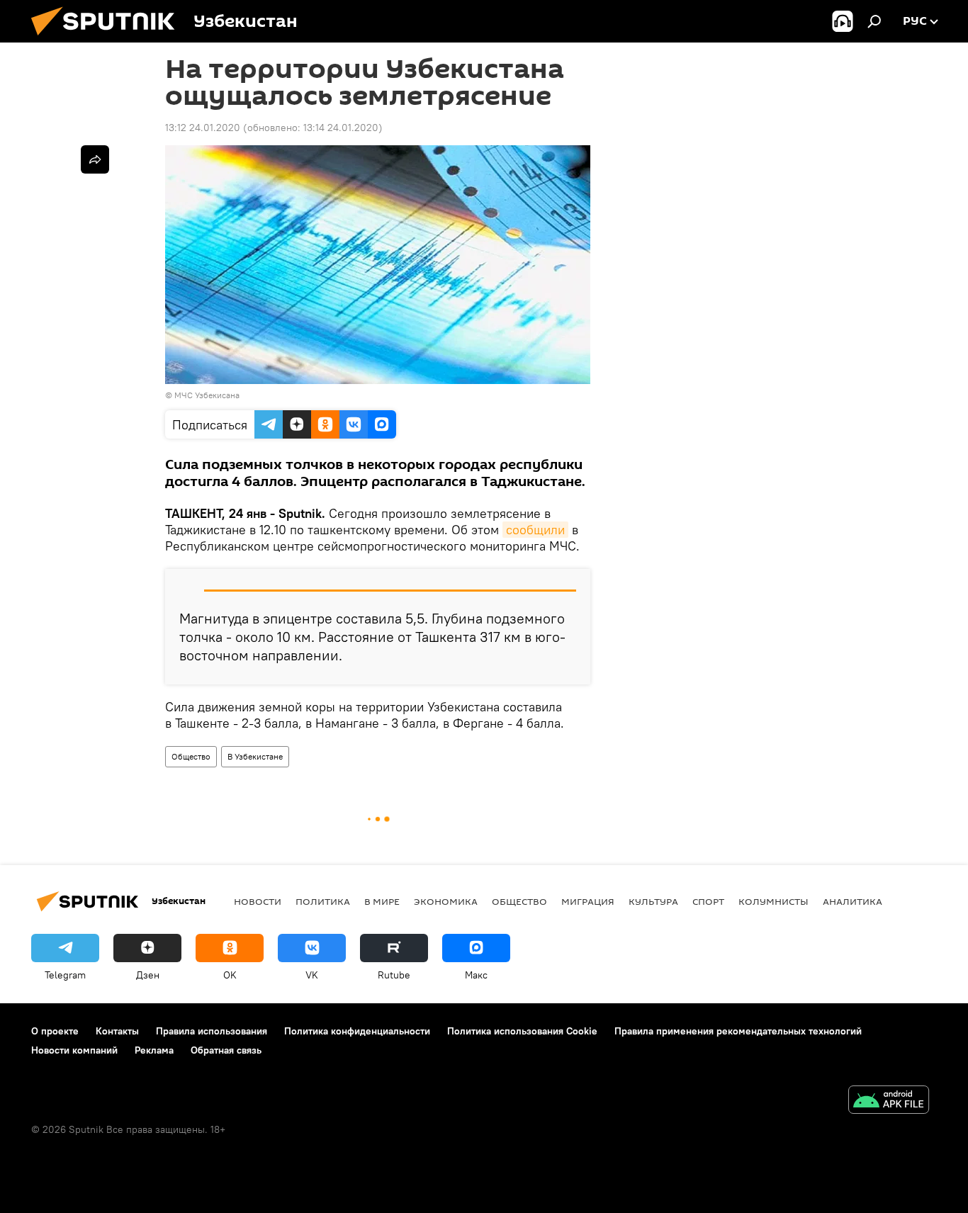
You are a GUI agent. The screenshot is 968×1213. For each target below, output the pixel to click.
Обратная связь (226, 1050)
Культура (653, 901)
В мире (382, 901)
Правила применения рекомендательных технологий (738, 1031)
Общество (190, 756)
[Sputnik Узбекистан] (108, 39)
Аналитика (852, 901)
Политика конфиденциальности (357, 1031)
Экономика (446, 901)
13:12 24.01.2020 (202, 127)
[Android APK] (888, 1101)
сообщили (535, 529)
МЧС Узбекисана (207, 395)
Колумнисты (773, 901)
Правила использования (211, 1031)
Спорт (708, 901)
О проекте (55, 1031)
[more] (95, 159)
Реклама (154, 1050)
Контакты (117, 1031)
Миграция (587, 901)
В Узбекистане (255, 756)
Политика (323, 901)
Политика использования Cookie (522, 1031)
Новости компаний (74, 1050)
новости (257, 901)
